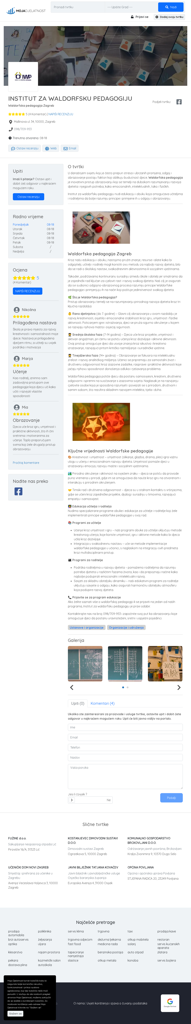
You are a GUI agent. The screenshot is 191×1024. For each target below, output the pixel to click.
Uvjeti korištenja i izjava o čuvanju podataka (117, 1003)
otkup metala (107, 960)
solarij (132, 944)
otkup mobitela (138, 939)
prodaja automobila (16, 933)
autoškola (45, 965)
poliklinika (44, 931)
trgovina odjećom (80, 939)
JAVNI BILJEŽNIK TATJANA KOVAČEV (93, 867)
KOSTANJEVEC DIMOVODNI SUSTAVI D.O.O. (93, 840)
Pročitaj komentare (26, 463)
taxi (130, 931)
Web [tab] (53, 148)
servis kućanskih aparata (168, 946)
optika (12, 944)
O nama (79, 1003)
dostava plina (17, 965)
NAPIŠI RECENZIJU (60, 114)
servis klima (76, 931)
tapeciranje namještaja (76, 954)
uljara (42, 944)
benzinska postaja (110, 952)
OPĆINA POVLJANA (141, 867)
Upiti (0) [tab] (77, 703)
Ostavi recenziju (27, 148)
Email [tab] (72, 148)
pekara (13, 960)
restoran (163, 939)
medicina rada (108, 944)
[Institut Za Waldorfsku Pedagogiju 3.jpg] (125, 663)
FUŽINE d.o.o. (17, 838)
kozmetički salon (49, 960)
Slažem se (15, 1013)
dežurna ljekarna (109, 939)
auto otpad (135, 952)
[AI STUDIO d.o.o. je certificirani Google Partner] (170, 1003)
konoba (133, 960)
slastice (73, 960)
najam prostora (49, 952)
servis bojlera (166, 960)
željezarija (45, 939)
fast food (74, 944)
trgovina (103, 931)
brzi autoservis (18, 939)
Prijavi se (141, 17)
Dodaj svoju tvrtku (171, 17)
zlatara (162, 952)
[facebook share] (179, 102)
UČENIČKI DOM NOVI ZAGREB (28, 867)
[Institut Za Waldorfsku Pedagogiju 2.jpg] (85, 663)
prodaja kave (166, 931)
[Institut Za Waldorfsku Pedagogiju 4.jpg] (165, 663)
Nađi (173, 7)
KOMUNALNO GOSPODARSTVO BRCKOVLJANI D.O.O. (149, 840)
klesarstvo (15, 952)
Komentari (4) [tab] (103, 703)
